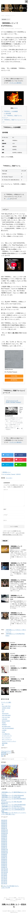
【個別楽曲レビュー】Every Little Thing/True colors (18, 580)
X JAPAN (4, 730)
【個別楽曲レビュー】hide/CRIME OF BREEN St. (18, 613)
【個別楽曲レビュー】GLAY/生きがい (11, 806)
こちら (8, 198)
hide (3, 711)
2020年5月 (4, 822)
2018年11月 (4, 851)
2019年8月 (4, 836)
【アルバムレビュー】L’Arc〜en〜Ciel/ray (13, 808)
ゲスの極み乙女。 (6, 734)
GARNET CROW (6, 708)
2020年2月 (4, 826)
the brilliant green (6, 726)
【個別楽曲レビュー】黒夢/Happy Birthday (17, 679)
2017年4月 (4, 882)
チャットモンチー (6, 737)
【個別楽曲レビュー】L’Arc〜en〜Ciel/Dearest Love (17, 597)
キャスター (9, 478)
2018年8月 (4, 856)
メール (5, 514)
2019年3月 (4, 844)
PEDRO (4, 722)
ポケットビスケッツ (7, 739)
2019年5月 (4, 841)
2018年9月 (4, 854)
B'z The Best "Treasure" (10, 474)
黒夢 (3, 745)
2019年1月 (4, 848)
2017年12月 (4, 869)
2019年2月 (4, 846)
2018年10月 (4, 852)
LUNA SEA (4, 719)
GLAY (3, 709)
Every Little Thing (6, 706)
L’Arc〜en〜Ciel (6, 717)
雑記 (2, 756)
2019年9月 (4, 835)
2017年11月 (4, 870)
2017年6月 (4, 878)
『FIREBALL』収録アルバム (13, 115)
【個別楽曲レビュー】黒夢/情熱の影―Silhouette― (18, 690)
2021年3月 (4, 820)
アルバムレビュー (6, 751)
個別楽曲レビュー (7, 472)
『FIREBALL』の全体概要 (10, 111)
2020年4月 (4, 823)
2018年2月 (4, 865)
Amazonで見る (14, 376)
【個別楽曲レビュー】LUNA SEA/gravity (12, 795)
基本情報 (7, 113)
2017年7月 (4, 877)
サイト (5, 520)
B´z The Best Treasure (11, 372)
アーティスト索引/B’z (15, 82)
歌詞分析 (3, 754)
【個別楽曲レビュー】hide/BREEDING (16, 547)
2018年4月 (4, 862)
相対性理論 (4, 743)
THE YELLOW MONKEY (8, 728)
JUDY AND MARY (6, 715)
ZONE (3, 732)
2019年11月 (4, 831)
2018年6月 (4, 859)
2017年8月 (4, 875)
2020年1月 (4, 828)
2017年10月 (4, 872)
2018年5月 (4, 861)
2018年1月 (4, 867)
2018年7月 (4, 857)
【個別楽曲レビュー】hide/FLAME (11, 797)
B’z (2, 704)
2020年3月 (4, 825)
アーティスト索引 (6, 702)
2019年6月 (4, 839)
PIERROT (4, 724)
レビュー (5, 117)
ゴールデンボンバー (7, 735)
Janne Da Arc (5, 713)
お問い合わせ (18, 899)
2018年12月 (4, 849)
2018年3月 (4, 864)
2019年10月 (4, 833)
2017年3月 (4, 883)
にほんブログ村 (5, 887)
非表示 (15, 108)
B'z (3, 474)
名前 (5, 509)
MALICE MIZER (6, 721)
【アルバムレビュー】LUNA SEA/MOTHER (13, 804)
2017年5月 (4, 880)
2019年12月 (4, 830)
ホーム (5, 897)
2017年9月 (4, 873)
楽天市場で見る (14, 379)
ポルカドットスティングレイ (9, 741)
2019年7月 (4, 838)
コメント (6, 489)
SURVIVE (18, 474)
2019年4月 (4, 843)
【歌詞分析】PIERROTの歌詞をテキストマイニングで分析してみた (18, 646)
